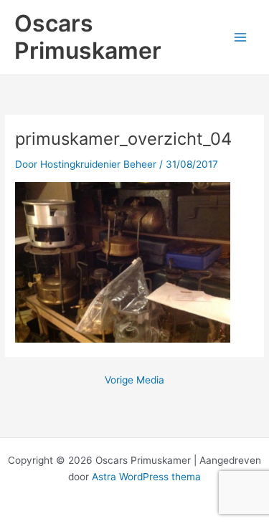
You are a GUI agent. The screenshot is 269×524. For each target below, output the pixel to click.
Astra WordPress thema (146, 476)
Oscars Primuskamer (87, 37)
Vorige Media (134, 381)
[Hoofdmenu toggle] (240, 37)
